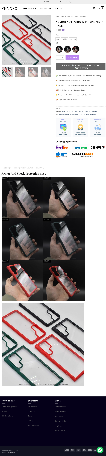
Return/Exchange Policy (9, 406)
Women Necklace (60, 406)
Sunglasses (58, 426)
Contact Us (31, 411)
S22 (77, 115)
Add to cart (72, 57)
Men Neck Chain (60, 421)
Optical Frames (60, 431)
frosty (67, 115)
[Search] (94, 8)
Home (57, 17)
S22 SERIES (83, 17)
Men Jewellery (45, 8)
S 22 (72, 111)
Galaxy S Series (73, 17)
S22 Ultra (86, 115)
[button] (101, 8)
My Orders (5, 411)
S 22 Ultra (81, 111)
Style (57, 43)
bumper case (62, 115)
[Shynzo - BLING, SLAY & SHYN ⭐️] (9, 8)
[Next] (48, 40)
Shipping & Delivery (8, 416)
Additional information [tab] (23, 168)
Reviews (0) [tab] (40, 168)
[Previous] (5, 40)
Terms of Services (33, 425)
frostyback (73, 115)
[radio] (58, 39)
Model (57, 35)
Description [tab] (6, 168)
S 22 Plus (75, 111)
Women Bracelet (60, 411)
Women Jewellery (29, 8)
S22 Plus (81, 115)
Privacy (30, 420)
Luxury (58, 8)
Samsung (63, 17)
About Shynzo (32, 406)
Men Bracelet (59, 416)
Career (30, 416)
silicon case (93, 115)
